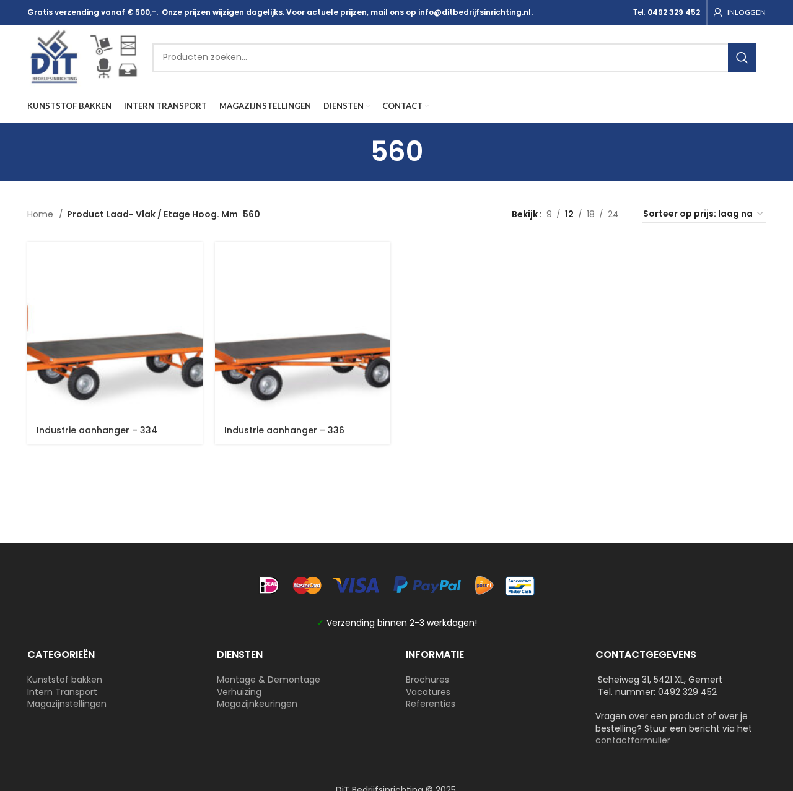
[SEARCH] (742, 57)
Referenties (430, 704)
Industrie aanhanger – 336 (284, 430)
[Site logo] (83, 56)
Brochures (427, 679)
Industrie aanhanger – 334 (97, 430)
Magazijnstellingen (67, 704)
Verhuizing (239, 692)
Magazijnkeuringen (257, 704)
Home (41, 214)
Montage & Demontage (268, 679)
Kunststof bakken (64, 679)
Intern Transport (62, 692)
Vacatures (428, 692)
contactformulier (632, 740)
